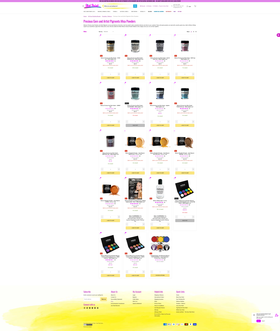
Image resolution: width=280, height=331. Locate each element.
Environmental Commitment (117, 303)
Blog (112, 301)
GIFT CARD (179, 11)
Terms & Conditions (159, 305)
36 (193, 31)
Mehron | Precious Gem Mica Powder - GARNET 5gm (110, 106)
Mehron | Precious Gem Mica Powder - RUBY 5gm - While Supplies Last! (184, 58)
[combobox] (118, 6)
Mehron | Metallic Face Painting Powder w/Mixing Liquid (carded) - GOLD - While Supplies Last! (135, 201)
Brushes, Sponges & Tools (104, 11)
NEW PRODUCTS (168, 11)
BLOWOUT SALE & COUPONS (159, 11)
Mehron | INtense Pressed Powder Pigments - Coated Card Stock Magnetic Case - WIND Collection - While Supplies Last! (110, 257)
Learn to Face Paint (164, 6)
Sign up (104, 299)
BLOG (175, 11)
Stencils (115, 11)
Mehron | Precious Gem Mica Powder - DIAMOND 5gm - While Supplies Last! (135, 58)
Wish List (135, 301)
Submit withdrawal (137, 303)
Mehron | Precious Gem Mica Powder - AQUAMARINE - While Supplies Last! (135, 106)
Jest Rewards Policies (159, 307)
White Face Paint (180, 309)
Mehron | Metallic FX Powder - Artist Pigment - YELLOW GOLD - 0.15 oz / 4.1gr (160, 153)
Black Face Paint (180, 297)
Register (135, 297)
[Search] (135, 6)
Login (190, 6)
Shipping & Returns (159, 295)
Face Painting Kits (180, 299)
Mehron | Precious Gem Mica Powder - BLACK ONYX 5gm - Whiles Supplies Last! (160, 58)
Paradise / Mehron (107, 16)
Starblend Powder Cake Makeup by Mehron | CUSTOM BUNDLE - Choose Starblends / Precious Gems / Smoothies (160, 257)
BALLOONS (150, 11)
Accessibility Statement (116, 299)
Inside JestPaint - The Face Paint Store (185, 312)
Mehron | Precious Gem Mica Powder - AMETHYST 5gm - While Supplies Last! (110, 153)
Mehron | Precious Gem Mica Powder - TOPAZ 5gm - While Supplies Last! (110, 58)
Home (85, 16)
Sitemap (156, 309)
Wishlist (156, 6)
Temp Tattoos (134, 11)
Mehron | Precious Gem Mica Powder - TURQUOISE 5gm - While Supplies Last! (184, 106)
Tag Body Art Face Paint (181, 307)
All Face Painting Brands (94, 16)
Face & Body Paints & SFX (89, 11)
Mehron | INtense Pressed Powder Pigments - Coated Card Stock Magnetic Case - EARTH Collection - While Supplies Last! (135, 257)
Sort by (100, 31)
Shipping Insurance (158, 299)
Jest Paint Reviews (115, 305)
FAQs (155, 301)
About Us (113, 295)
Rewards (143, 6)
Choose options (160, 275)
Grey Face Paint (180, 305)
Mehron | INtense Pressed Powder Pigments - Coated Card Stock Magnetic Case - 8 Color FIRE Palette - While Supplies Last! (185, 202)
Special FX (142, 11)
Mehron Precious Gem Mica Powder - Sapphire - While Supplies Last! (160, 106)
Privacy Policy (157, 303)
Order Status (136, 299)
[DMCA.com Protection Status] (87, 325)
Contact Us (113, 297)
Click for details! (110, 62)
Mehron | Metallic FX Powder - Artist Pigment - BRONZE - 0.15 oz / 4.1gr (185, 153)
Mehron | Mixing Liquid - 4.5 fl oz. (160, 200)
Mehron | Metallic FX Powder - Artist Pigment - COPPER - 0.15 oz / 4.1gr (110, 201)
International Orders (159, 297)
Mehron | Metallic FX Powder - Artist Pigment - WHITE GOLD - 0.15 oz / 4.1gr (135, 153)
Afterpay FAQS (158, 312)
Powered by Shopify (87, 326)
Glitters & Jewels (124, 11)
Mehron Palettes (180, 301)
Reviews (150, 6)
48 (196, 31)
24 (191, 31)
